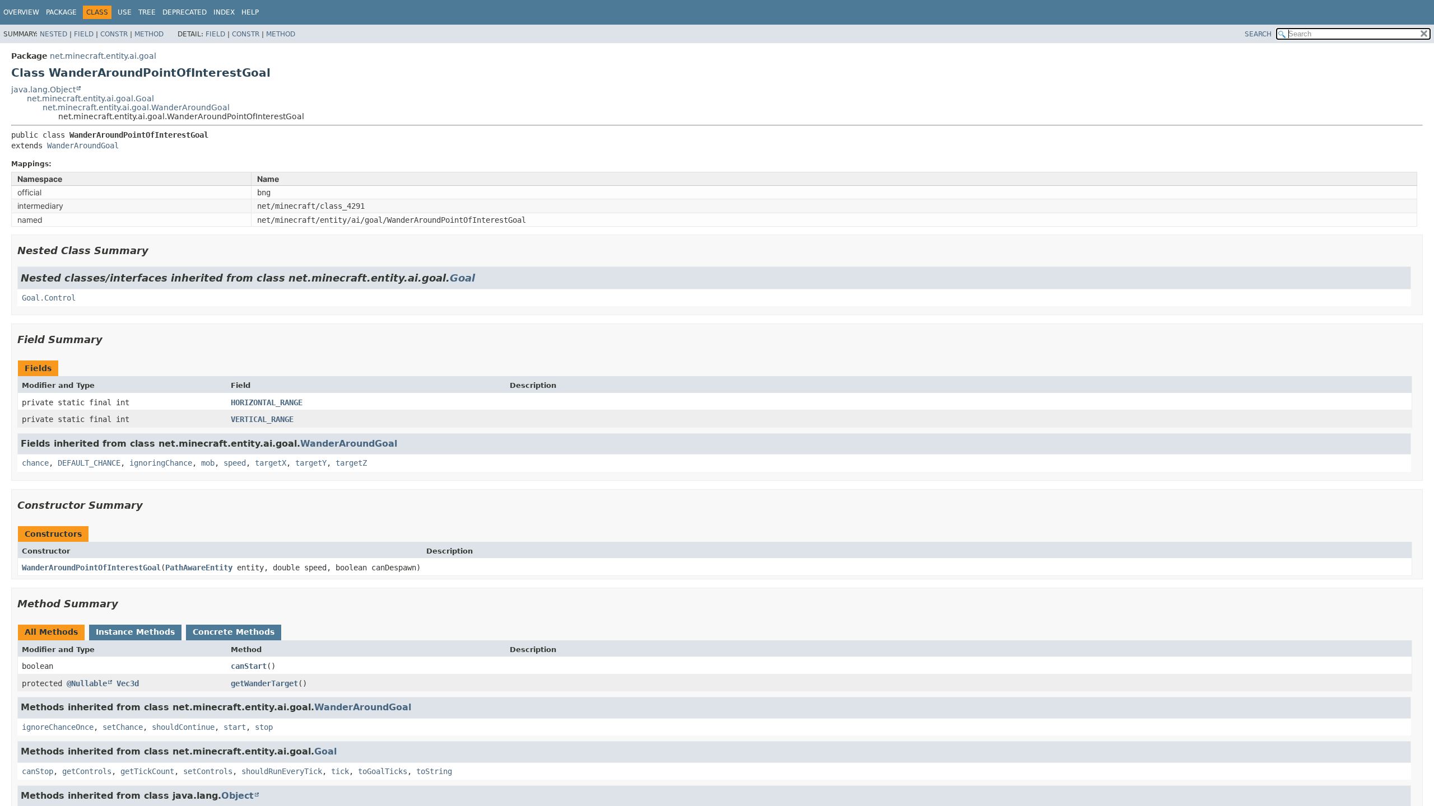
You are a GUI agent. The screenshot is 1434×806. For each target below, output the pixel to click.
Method (149, 34)
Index (224, 12)
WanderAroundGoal (83, 145)
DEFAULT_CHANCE (89, 462)
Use (125, 12)
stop (264, 727)
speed (235, 462)
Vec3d (128, 683)
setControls (207, 771)
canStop (37, 771)
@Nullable (87, 683)
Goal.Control (49, 297)
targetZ (351, 462)
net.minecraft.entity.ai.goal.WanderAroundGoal (136, 107)
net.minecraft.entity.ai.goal (103, 55)
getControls (86, 771)
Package (61, 12)
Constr (114, 34)
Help (250, 12)
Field (84, 34)
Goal (462, 278)
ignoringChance (160, 462)
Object (237, 795)
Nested (53, 34)
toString (434, 771)
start (235, 727)
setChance (123, 727)
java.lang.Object (43, 89)
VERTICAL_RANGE (262, 419)
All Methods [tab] (51, 631)
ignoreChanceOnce (58, 727)
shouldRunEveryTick (281, 771)
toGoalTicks (382, 771)
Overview (21, 12)
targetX (270, 462)
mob (208, 462)
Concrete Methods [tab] (233, 631)
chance (35, 462)
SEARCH (1258, 34)
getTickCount (147, 771)
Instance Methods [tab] (135, 631)
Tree (147, 12)
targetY (311, 462)
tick (340, 771)
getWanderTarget (264, 683)
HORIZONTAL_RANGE (266, 402)
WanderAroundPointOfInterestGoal (91, 567)
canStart (249, 666)
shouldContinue (183, 727)
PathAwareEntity (198, 567)
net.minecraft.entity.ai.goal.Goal (90, 98)
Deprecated (184, 12)
